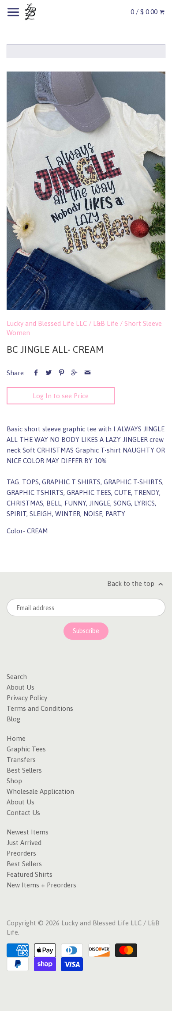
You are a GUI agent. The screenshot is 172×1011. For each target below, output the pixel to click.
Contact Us (23, 812)
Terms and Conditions (40, 708)
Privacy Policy (27, 698)
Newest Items (28, 832)
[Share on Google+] (74, 373)
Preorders (21, 853)
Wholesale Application (40, 791)
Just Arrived (24, 842)
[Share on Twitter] (49, 373)
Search (17, 676)
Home (16, 738)
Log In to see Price (61, 396)
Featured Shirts (29, 874)
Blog (13, 719)
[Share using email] (87, 373)
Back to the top (131, 583)
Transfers (21, 759)
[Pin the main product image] (61, 373)
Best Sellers (24, 770)
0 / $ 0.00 (145, 11)
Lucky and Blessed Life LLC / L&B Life (62, 323)
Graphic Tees (26, 749)
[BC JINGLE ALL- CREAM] (86, 191)
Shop (14, 781)
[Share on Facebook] (36, 373)
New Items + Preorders (41, 885)
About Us (20, 687)
